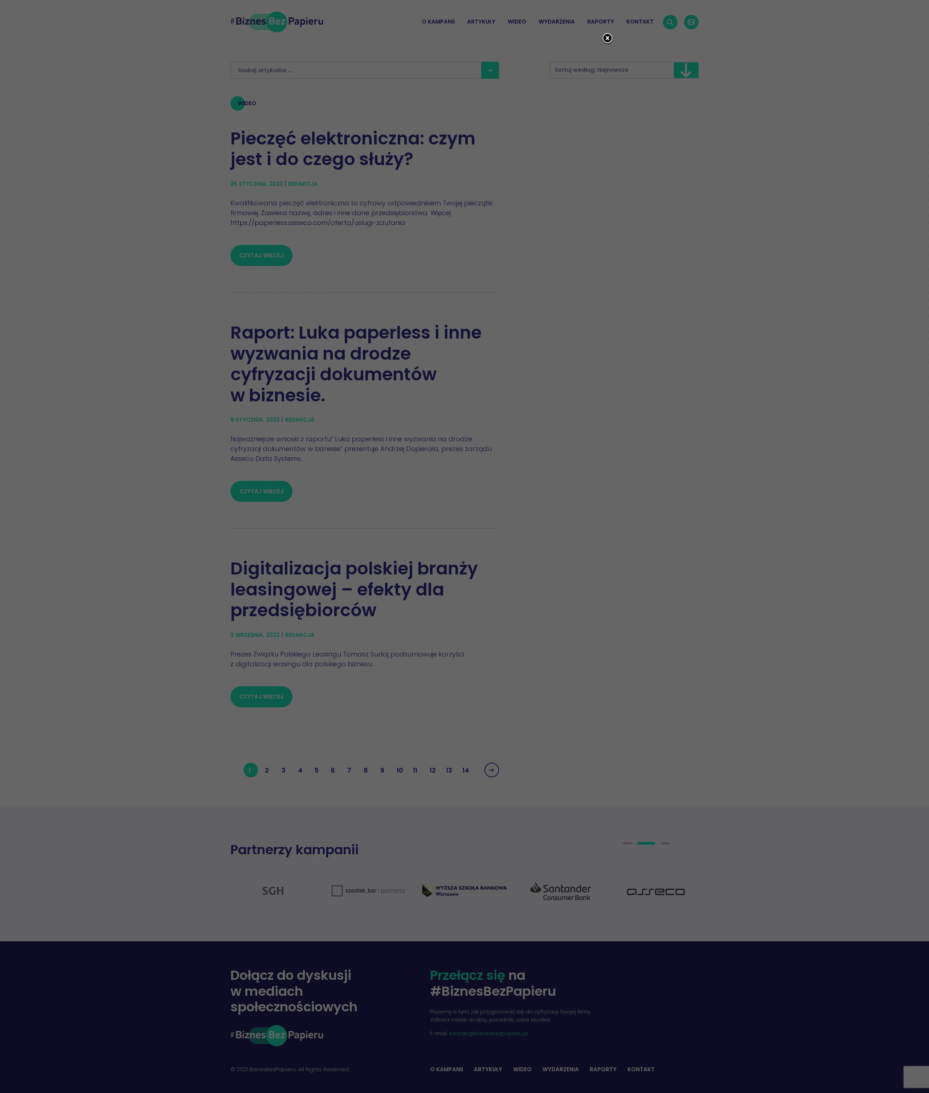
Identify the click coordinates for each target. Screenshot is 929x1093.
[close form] (607, 38)
